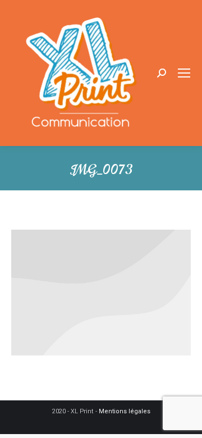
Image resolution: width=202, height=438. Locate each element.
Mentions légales (124, 411)
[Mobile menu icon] (184, 73)
